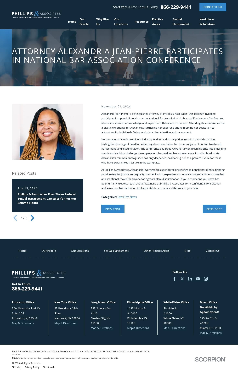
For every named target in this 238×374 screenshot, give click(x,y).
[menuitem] (16, 367)
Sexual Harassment (116, 251)
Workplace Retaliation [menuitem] (207, 21)
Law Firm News (127, 197)
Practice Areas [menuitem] (157, 21)
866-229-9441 (176, 7)
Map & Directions (23, 323)
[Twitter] (182, 279)
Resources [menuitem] (142, 21)
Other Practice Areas (157, 251)
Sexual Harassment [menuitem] (181, 21)
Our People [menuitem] (84, 21)
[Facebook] (174, 279)
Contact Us (213, 7)
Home (22, 251)
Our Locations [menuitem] (121, 21)
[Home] (36, 14)
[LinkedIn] (190, 279)
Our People (49, 251)
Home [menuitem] (72, 21)
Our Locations (80, 251)
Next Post (214, 209)
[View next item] (32, 218)
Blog (188, 251)
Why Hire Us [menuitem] (102, 21)
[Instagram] (206, 279)
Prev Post (113, 209)
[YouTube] (198, 279)
